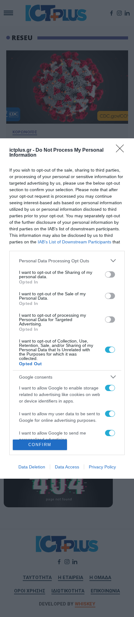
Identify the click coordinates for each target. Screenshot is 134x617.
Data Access (67, 466)
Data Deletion (31, 466)
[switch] (110, 274)
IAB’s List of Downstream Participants (74, 241)
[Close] (122, 150)
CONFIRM (39, 444)
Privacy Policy (102, 466)
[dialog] (67, 308)
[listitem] (67, 260)
